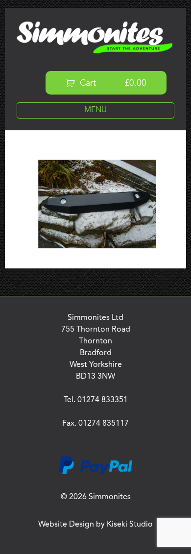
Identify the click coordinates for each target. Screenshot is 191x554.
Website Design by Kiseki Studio (95, 525)
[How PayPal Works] (95, 473)
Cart (111, 83)
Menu (95, 110)
